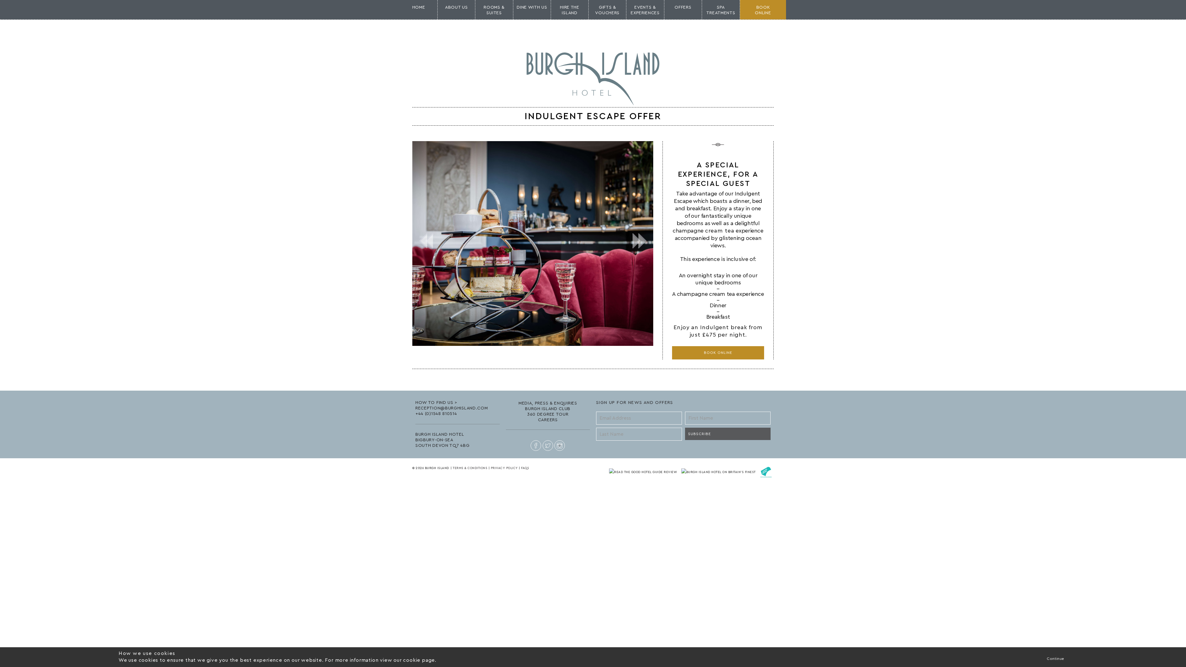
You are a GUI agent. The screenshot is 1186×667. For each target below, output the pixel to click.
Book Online (718, 352)
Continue (1055, 659)
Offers (683, 7)
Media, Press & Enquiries (548, 403)
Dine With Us (532, 7)
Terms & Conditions (470, 468)
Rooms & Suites (494, 10)
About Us (456, 7)
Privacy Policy (504, 468)
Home (418, 7)
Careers (548, 420)
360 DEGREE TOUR (548, 414)
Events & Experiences (645, 10)
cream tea (719, 230)
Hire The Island (569, 10)
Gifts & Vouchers (607, 10)
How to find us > (436, 403)
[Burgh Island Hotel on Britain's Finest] (719, 471)
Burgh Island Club (547, 409)
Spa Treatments (720, 10)
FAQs (525, 468)
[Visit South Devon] (766, 471)
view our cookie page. (408, 660)
